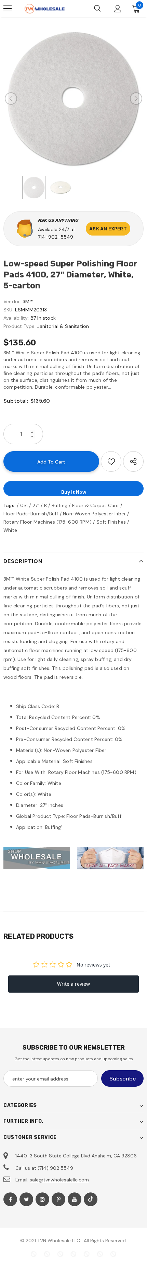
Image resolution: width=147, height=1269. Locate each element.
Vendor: (12, 301)
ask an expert (108, 229)
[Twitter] (26, 1199)
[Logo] (44, 9)
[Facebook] (10, 1199)
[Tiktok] (90, 1199)
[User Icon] (117, 8)
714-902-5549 (55, 237)
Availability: (16, 318)
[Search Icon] (97, 8)
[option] (73, 98)
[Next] (136, 98)
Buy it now (73, 492)
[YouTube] (74, 1199)
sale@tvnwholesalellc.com (59, 1180)
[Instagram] (42, 1199)
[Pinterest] (58, 1199)
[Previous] (11, 98)
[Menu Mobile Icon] (7, 8)
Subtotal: (15, 400)
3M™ (28, 301)
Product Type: (19, 326)
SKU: (8, 310)
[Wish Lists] (111, 461)
